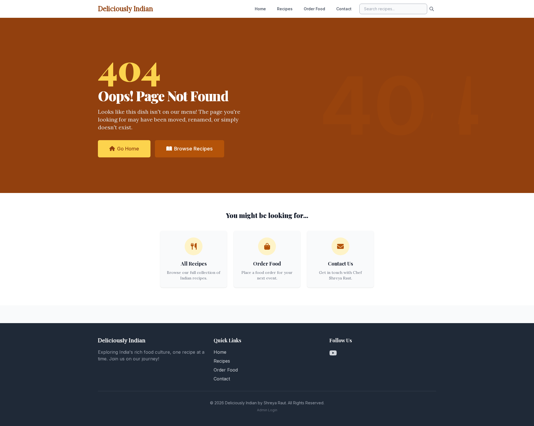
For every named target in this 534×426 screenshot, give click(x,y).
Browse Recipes (193, 149)
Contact (344, 8)
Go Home (128, 149)
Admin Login (267, 410)
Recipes (285, 8)
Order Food (314, 8)
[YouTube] (333, 353)
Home (260, 8)
